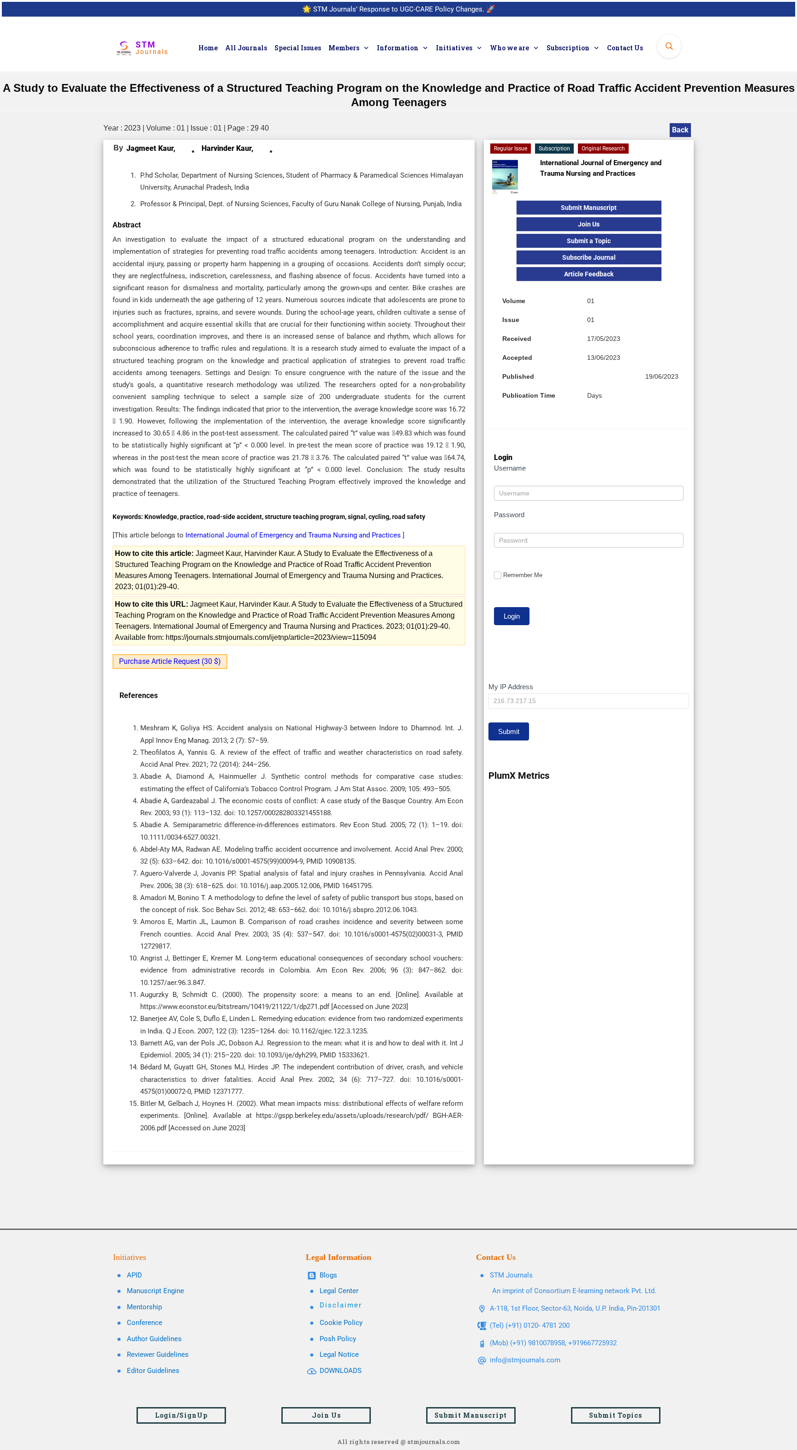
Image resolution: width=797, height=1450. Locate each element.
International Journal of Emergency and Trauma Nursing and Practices (294, 535)
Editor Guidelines (153, 1370)
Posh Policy (338, 1339)
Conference (144, 1323)
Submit (508, 731)
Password (509, 515)
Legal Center (339, 1291)
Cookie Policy (341, 1323)
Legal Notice (339, 1354)
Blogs (328, 1275)
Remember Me (522, 575)
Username (510, 468)
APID (134, 1275)
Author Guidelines (154, 1339)
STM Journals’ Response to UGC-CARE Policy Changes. (398, 9)
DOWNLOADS (341, 1370)
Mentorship (144, 1307)
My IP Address (510, 687)
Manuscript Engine (155, 1291)
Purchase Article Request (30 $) (170, 661)
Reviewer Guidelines (158, 1354)
